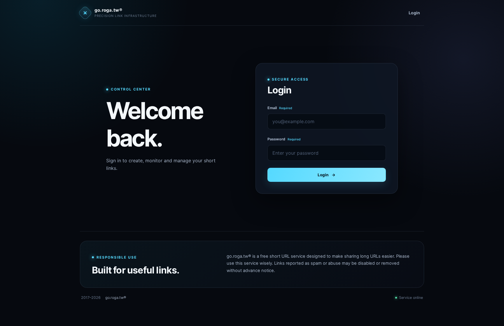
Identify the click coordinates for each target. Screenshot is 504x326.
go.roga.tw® (115, 297)
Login (414, 12)
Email (280, 108)
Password (284, 139)
